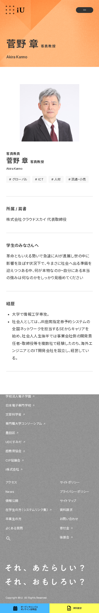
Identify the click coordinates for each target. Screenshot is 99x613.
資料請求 (66, 509)
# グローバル (18, 179)
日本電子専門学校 (18, 405)
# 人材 (56, 179)
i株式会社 (12, 469)
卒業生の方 (13, 519)
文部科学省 (13, 414)
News (10, 491)
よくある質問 (14, 528)
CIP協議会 (13, 460)
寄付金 (64, 528)
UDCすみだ (14, 442)
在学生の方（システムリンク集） (27, 509)
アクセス (11, 482)
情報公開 (12, 500)
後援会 (64, 537)
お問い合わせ (69, 519)
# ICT (39, 179)
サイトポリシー (70, 482)
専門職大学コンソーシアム (24, 423)
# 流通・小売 (77, 179)
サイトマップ (68, 500)
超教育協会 (13, 451)
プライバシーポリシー (74, 491)
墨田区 (10, 432)
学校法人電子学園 (18, 396)
